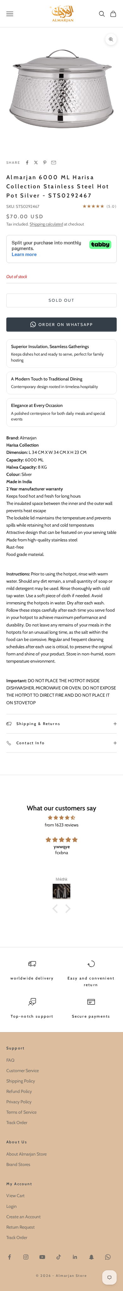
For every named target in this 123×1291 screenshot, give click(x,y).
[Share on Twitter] (35, 162)
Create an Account (23, 1217)
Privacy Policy (19, 1102)
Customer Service (22, 1070)
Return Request (20, 1227)
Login (11, 1206)
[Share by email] (53, 162)
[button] (56, 908)
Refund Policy (19, 1091)
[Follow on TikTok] (59, 1257)
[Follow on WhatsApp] (108, 1257)
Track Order (16, 1122)
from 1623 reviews (62, 825)
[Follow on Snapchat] (91, 1257)
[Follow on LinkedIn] (75, 1257)
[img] (61, 817)
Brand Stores (18, 1164)
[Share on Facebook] (27, 162)
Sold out (61, 300)
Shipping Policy (20, 1081)
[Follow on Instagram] (26, 1257)
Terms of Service (21, 1112)
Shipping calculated (46, 223)
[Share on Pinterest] (44, 162)
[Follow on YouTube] (42, 1257)
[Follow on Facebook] (9, 1257)
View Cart (15, 1195)
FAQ (10, 1060)
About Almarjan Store (26, 1154)
